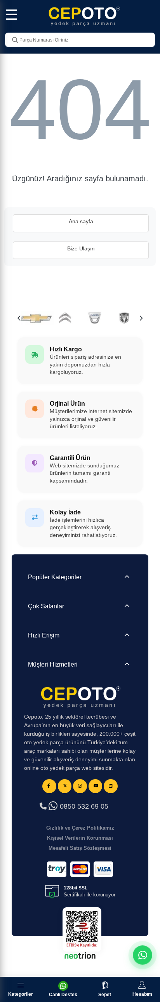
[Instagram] (80, 786)
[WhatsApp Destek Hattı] (142, 955)
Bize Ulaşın (81, 248)
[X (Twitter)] (65, 786)
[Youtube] (96, 786)
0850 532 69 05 (83, 806)
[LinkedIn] (111, 786)
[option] (35, 318)
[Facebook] (49, 786)
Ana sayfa (81, 221)
